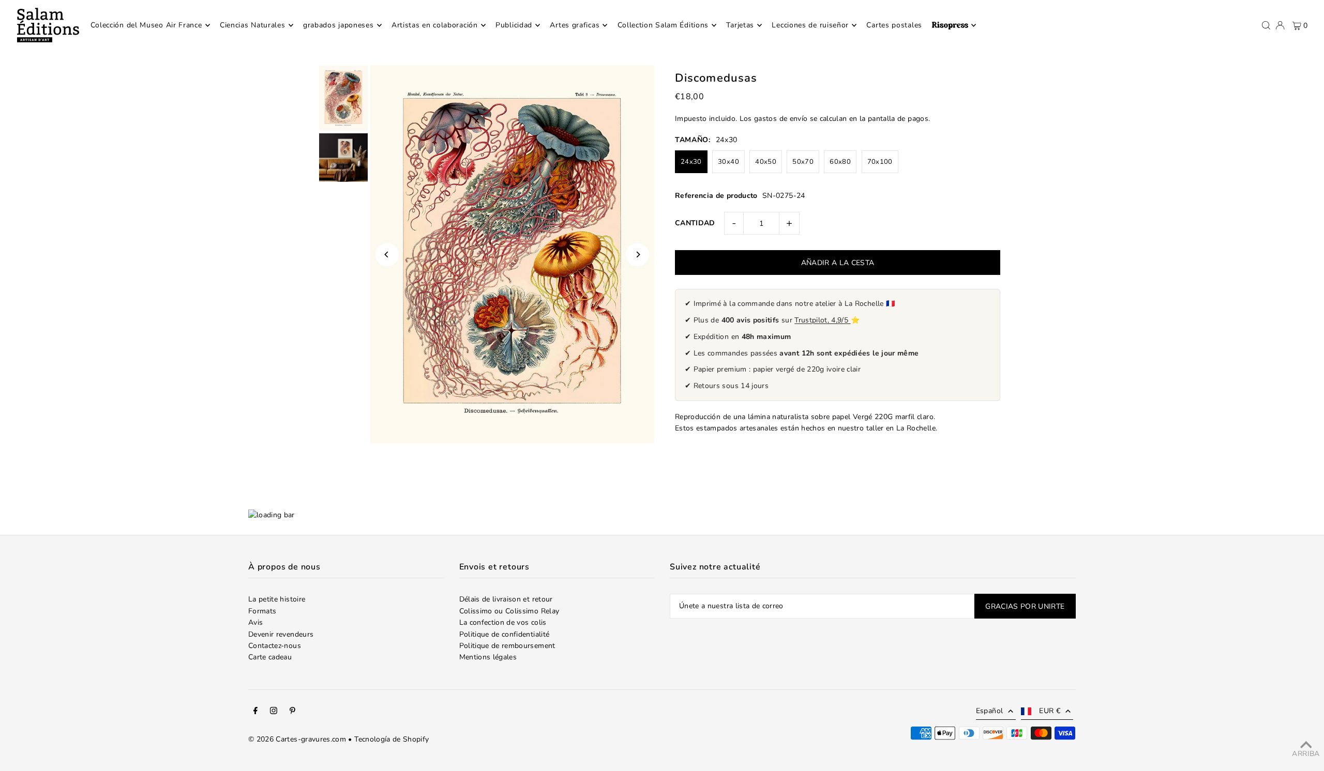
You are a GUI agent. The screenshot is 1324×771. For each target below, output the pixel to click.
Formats (262, 611)
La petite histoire (276, 599)
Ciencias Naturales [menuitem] (252, 25)
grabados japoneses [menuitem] (338, 25)
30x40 (728, 161)
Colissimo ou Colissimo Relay (509, 611)
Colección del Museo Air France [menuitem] (146, 25)
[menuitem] (954, 25)
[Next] (637, 254)
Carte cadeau (270, 657)
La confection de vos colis (503, 622)
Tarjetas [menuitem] (740, 25)
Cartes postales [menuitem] (894, 25)
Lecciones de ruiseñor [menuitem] (810, 25)
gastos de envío (780, 119)
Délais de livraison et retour (506, 599)
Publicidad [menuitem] (513, 25)
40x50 (765, 161)
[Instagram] (273, 712)
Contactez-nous (274, 646)
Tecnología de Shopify (391, 739)
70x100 (880, 161)
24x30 (691, 161)
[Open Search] (1266, 25)
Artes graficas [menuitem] (574, 25)
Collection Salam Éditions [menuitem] (663, 25)
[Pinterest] (292, 712)
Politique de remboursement (507, 646)
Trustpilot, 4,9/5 (822, 320)
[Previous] (387, 254)
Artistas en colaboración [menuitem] (435, 25)
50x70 (803, 161)
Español (989, 711)
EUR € (1049, 711)
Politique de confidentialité (504, 634)
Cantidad (695, 223)
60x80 (840, 161)
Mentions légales (488, 657)
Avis (255, 622)
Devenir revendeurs (280, 634)
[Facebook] (255, 712)
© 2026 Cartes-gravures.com (297, 739)
